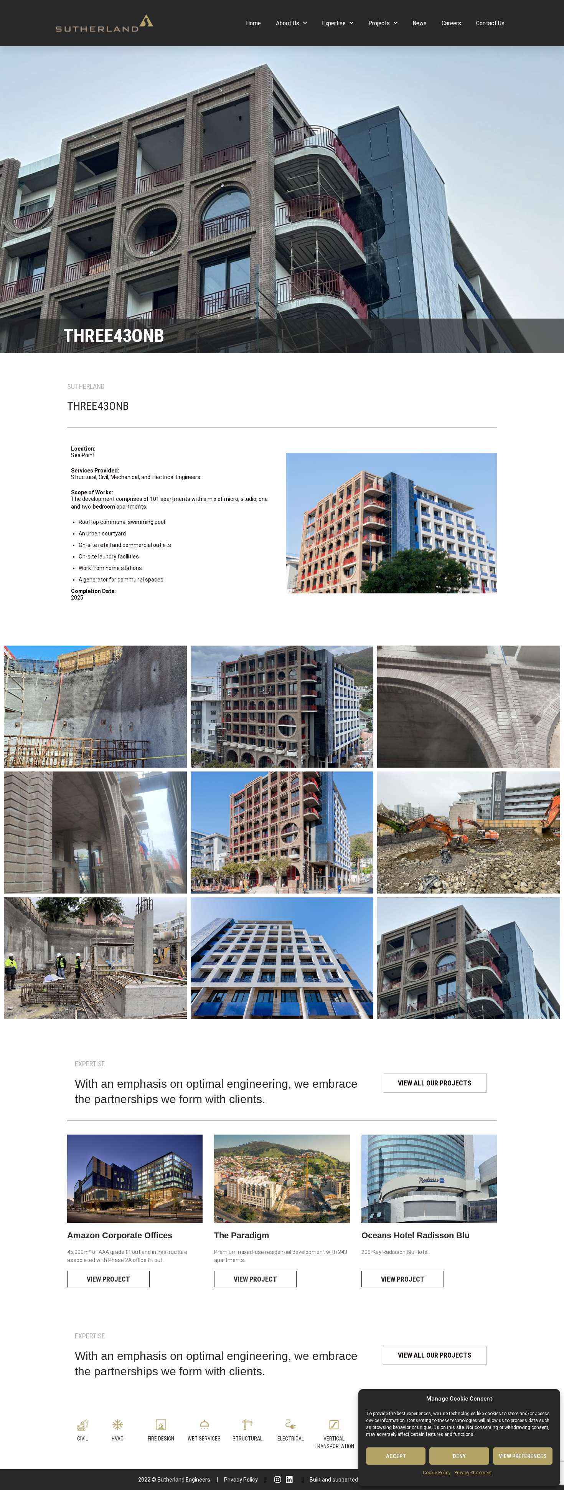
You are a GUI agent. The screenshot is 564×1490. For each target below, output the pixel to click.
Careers (451, 23)
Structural (247, 1438)
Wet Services (204, 1438)
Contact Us (490, 23)
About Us (287, 23)
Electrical (290, 1438)
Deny (459, 1456)
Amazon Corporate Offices (119, 1235)
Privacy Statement (473, 1472)
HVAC (118, 1438)
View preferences (522, 1456)
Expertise (334, 23)
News (419, 23)
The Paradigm (241, 1235)
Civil (82, 1438)
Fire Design (161, 1438)
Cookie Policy (436, 1472)
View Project (108, 1279)
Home (253, 23)
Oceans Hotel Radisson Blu (415, 1235)
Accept (396, 1456)
